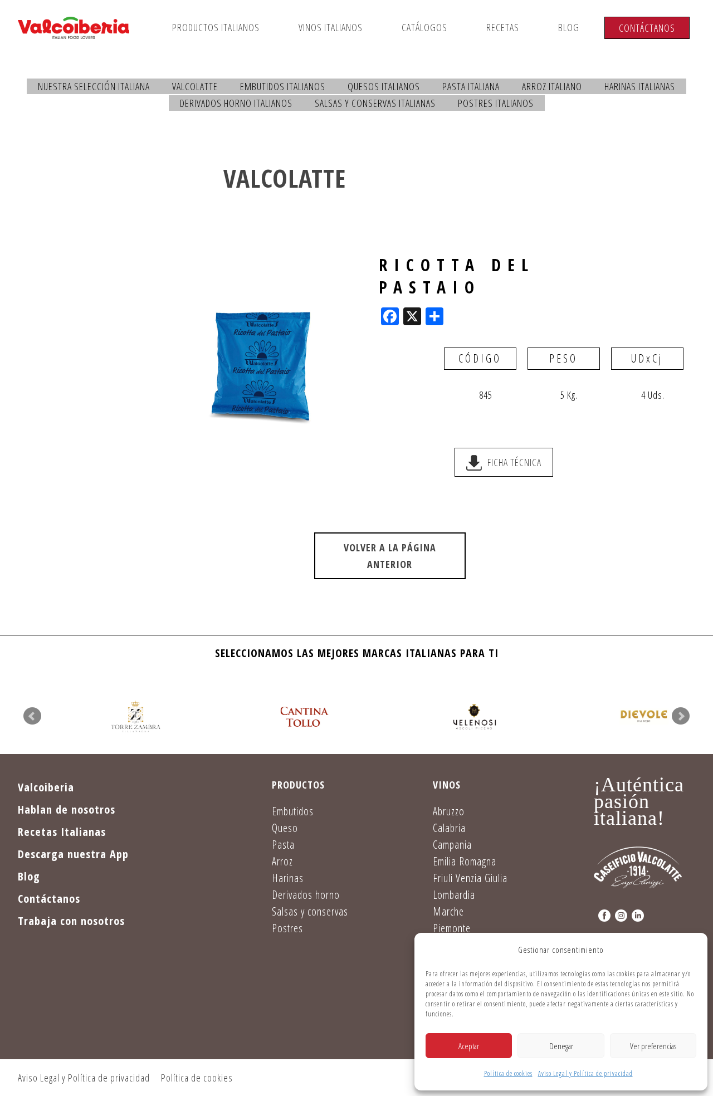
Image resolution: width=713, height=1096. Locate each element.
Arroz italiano (552, 86)
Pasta (283, 844)
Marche (448, 911)
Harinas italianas (639, 86)
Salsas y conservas (310, 911)
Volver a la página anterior (390, 556)
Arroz (282, 861)
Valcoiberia (46, 787)
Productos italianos (216, 27)
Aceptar (468, 1045)
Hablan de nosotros (66, 809)
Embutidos (293, 811)
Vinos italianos (331, 27)
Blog (568, 27)
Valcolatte (195, 86)
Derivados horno (306, 894)
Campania (452, 844)
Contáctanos (647, 28)
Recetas (502, 27)
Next (681, 716)
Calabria (449, 827)
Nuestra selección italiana (94, 86)
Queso (285, 827)
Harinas (288, 877)
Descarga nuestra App (73, 854)
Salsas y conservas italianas (375, 103)
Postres (287, 928)
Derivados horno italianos (236, 103)
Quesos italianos (384, 86)
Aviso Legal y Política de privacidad (585, 1073)
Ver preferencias (653, 1045)
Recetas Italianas (62, 831)
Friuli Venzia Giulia (470, 877)
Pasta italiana (471, 86)
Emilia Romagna (464, 861)
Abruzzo (449, 811)
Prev (32, 716)
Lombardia (454, 894)
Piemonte (452, 928)
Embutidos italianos (282, 86)
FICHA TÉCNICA (514, 462)
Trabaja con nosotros (71, 920)
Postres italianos (496, 103)
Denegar (561, 1045)
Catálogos (424, 27)
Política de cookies (508, 1073)
